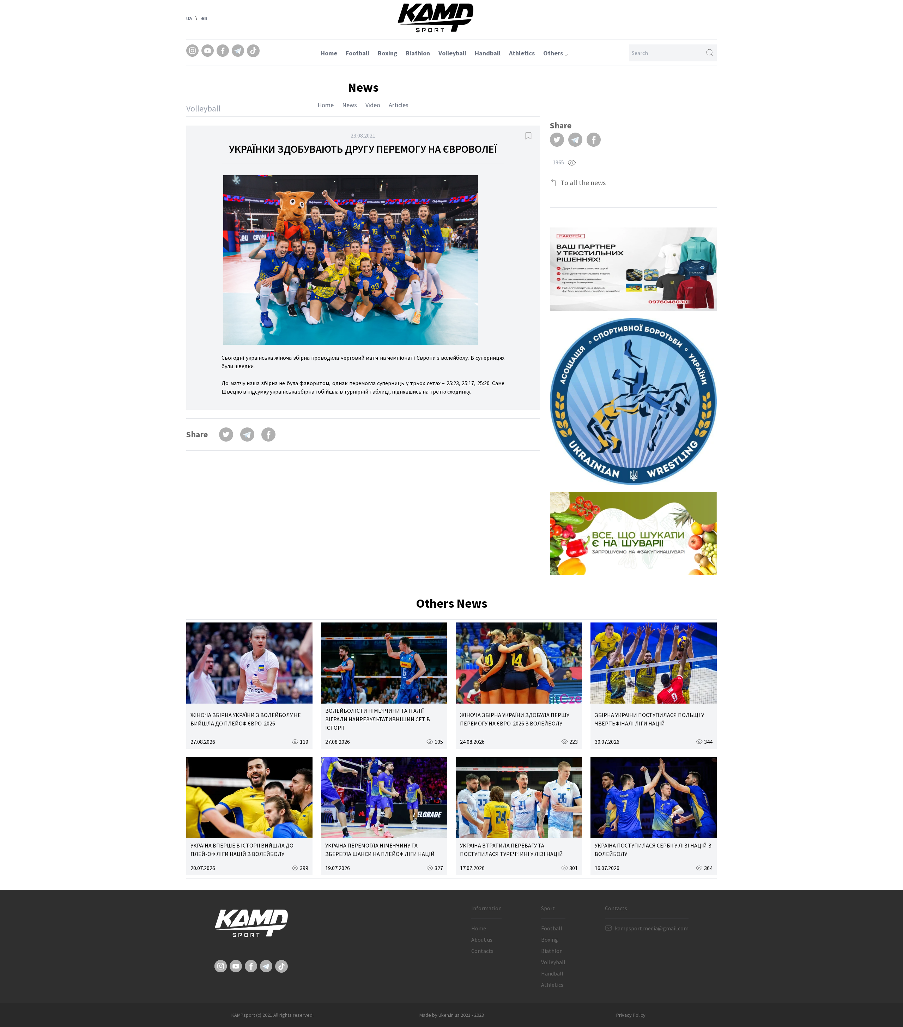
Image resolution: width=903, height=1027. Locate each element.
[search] (709, 53)
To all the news (583, 182)
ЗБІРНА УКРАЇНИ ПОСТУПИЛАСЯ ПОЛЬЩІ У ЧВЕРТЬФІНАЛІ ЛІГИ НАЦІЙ (649, 719)
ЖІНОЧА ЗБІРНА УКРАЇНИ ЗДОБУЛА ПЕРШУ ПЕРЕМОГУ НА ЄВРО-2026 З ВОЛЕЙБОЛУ (514, 719)
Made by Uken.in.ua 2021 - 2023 (451, 1015)
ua (189, 18)
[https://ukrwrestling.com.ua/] (633, 401)
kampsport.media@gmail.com (652, 928)
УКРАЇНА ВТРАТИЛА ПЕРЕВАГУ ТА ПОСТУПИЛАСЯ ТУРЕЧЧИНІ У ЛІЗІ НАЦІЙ (511, 849)
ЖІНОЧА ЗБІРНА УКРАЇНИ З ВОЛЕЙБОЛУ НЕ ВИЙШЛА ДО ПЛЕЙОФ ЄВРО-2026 (245, 719)
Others (553, 53)
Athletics (522, 53)
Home (329, 53)
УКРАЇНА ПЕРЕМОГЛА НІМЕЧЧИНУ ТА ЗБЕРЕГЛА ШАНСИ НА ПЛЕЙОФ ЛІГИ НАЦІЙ (380, 849)
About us (481, 939)
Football (357, 53)
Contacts (482, 950)
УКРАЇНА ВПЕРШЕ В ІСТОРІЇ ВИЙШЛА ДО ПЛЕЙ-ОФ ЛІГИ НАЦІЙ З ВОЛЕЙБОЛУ (241, 849)
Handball (488, 53)
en (204, 18)
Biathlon (418, 53)
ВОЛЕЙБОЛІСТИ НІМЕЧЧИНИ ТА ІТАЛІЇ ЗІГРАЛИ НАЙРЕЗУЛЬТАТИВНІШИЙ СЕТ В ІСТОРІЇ (377, 719)
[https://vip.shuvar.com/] (633, 533)
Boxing (387, 53)
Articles (398, 105)
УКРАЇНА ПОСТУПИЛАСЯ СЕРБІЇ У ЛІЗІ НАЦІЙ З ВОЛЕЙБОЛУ (653, 849)
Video (372, 105)
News (349, 105)
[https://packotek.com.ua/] (633, 269)
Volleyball (452, 53)
